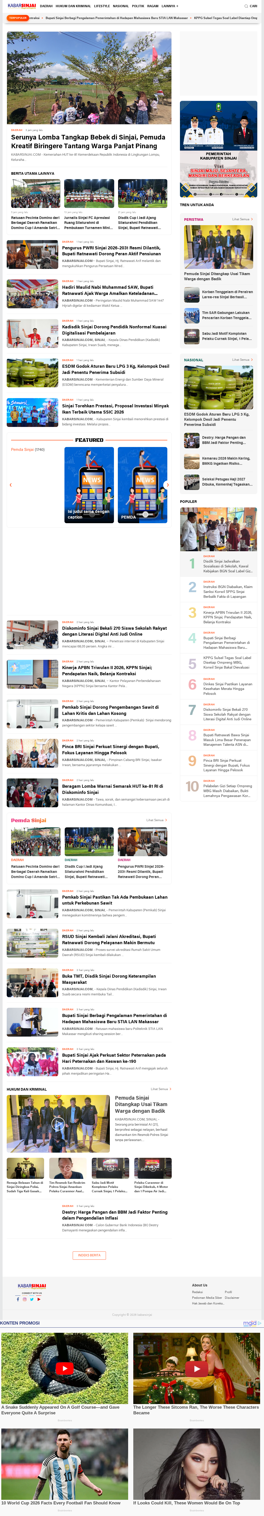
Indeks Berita (89, 1255)
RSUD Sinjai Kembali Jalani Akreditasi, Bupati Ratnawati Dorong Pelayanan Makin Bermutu (109, 940)
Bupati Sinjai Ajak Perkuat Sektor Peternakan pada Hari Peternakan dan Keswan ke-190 (114, 1058)
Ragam (153, 6)
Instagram (24, 1306)
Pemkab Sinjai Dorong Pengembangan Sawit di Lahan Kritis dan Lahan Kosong (110, 710)
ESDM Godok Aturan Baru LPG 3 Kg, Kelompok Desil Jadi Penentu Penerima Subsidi (115, 369)
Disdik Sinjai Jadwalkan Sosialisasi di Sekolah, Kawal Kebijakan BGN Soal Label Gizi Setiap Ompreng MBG (227, 567)
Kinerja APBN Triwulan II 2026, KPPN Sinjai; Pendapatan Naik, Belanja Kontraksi (107, 671)
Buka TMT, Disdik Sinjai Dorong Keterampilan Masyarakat (109, 979)
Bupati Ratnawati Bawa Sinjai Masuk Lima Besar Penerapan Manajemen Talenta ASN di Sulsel (227, 740)
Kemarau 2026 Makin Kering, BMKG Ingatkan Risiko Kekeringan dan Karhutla (226, 462)
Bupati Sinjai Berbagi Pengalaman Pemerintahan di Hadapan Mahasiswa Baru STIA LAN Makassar (114, 1019)
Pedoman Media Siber (207, 1298)
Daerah (46, 6)
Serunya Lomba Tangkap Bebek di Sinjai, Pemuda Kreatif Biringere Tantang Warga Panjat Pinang (88, 142)
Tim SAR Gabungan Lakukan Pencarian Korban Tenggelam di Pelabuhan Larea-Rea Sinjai (227, 316)
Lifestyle (102, 6)
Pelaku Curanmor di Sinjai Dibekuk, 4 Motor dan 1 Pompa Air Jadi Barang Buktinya (151, 1187)
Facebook (17, 1306)
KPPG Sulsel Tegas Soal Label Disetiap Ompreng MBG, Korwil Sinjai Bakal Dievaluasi (227, 663)
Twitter (31, 1306)
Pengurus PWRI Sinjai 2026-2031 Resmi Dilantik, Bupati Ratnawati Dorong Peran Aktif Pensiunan (111, 251)
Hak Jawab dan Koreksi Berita (208, 1303)
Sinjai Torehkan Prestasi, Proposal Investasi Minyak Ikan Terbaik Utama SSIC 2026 (115, 409)
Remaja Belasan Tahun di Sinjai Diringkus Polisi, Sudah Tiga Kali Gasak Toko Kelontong (25, 1187)
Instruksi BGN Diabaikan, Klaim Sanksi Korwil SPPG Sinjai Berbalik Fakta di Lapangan (228, 592)
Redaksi (197, 1292)
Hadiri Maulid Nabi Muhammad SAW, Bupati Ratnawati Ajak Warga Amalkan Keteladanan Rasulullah (108, 291)
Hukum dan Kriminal (73, 6)
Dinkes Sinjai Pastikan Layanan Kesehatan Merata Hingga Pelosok (227, 689)
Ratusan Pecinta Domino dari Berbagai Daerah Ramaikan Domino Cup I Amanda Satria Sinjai (35, 223)
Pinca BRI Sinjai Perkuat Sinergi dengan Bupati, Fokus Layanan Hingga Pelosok (110, 750)
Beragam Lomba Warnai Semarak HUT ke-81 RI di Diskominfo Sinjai (112, 789)
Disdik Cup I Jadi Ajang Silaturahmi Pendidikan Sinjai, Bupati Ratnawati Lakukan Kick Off (138, 223)
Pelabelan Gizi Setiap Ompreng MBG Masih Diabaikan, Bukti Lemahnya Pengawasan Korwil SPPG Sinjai (227, 791)
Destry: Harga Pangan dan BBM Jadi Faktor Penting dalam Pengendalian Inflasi (115, 1215)
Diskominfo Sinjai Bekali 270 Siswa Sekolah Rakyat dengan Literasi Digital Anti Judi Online (114, 631)
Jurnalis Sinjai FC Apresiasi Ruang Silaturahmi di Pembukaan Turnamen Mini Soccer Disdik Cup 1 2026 (87, 223)
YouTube (38, 1306)
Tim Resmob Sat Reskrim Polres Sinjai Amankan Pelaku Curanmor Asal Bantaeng (67, 1187)
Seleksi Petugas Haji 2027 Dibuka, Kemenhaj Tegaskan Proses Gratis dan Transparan (227, 482)
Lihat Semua (154, 820)
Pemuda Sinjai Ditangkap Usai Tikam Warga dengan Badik (217, 276)
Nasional (121, 6)
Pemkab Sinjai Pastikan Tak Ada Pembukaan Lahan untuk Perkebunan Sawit (115, 900)
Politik (138, 6)
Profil (228, 1292)
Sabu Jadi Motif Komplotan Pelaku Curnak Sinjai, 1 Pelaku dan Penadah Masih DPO (110, 1187)
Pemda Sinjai (22, 450)
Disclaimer (232, 1298)
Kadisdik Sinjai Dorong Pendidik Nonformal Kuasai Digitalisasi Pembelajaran (114, 330)
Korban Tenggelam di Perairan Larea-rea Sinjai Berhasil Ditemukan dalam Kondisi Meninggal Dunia (227, 295)
